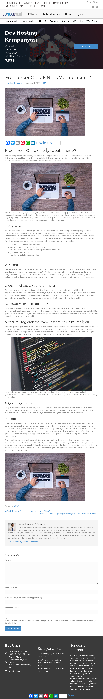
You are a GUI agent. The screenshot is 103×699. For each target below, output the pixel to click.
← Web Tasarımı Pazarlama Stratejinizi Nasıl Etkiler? (27, 511)
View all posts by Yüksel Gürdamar (24, 542)
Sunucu (65, 21)
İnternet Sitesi (12, 608)
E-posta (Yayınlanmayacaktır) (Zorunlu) (23, 598)
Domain (54, 21)
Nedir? (35, 14)
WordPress (91, 21)
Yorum (8, 560)
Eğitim (17, 506)
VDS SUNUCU (61, 3)
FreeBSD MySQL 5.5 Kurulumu (51, 654)
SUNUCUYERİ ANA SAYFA (20, 3)
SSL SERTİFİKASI (37, 6)
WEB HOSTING (43, 3)
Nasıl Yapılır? (53, 14)
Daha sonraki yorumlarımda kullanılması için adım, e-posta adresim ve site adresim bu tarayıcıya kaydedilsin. (50, 621)
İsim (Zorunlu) (11, 588)
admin (44, 656)
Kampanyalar (75, 14)
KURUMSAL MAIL (16, 6)
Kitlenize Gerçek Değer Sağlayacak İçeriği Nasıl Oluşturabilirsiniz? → (68, 514)
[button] (86, 46)
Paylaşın (44, 143)
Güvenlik (78, 21)
